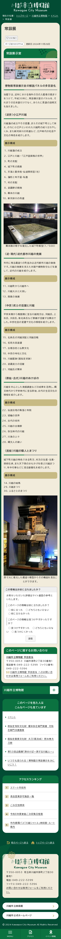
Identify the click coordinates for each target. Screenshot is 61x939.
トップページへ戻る (45, 843)
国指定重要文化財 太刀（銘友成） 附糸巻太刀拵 (31, 741)
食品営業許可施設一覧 (22, 796)
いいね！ (13, 38)
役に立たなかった (20, 613)
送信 (30, 638)
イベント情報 (51, 936)
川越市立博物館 (39, 16)
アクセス (30, 936)
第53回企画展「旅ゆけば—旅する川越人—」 (31, 752)
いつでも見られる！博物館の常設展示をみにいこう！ (31, 762)
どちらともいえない (38, 610)
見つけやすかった (20, 628)
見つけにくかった (23, 632)
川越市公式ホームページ (19, 915)
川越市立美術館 (14, 906)
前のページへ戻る (19, 843)
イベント (54, 16)
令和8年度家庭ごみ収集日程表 (26, 814)
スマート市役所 (18, 788)
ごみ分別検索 (17, 805)
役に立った (17, 610)
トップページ (22, 16)
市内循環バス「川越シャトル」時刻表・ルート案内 (32, 825)
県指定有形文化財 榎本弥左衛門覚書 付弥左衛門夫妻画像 (31, 728)
